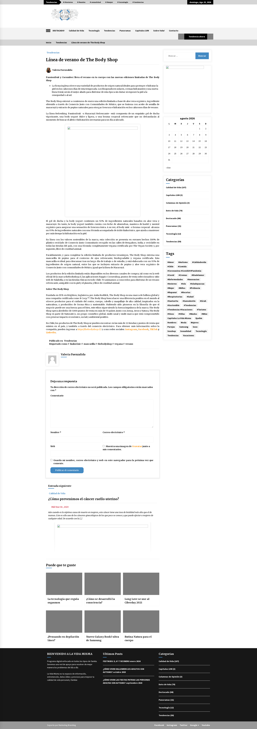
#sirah (203, 301)
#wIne (204, 314)
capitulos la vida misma (179, 318)
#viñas (181, 314)
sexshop (171, 331)
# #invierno (68, 2)
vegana (119, 344)
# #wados (81, 2)
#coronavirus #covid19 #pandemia (184, 270)
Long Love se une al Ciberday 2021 (137, 600)
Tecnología (93, 30)
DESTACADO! (58, 30)
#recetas (185, 292)
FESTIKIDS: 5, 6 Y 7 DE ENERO (116, 661)
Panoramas (125, 30)
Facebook (159, 725)
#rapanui (172, 292)
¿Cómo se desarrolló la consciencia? (100, 600)
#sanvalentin (189, 301)
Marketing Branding (67, 725)
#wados (193, 314)
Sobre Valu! (158, 30)
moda (183, 322)
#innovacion (193, 279)
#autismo (183, 262)
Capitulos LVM (142, 30)
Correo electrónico (114, 432)
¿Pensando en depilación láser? (63, 638)
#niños (182, 288)
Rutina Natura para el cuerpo (138, 638)
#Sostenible (173, 305)
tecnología (201, 331)
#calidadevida (199, 262)
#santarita (172, 301)
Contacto (173, 30)
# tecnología (122, 2)
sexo (195, 326)
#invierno (172, 283)
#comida (182, 266)
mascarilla (89, 344)
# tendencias (138, 2)
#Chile (170, 266)
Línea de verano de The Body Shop (82, 59)
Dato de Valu (172, 210)
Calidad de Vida (76, 30)
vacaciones (188, 335)
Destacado (171, 218)
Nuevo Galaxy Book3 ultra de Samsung (102, 638)
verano (129, 344)
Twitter (183, 725)
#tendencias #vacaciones (179, 309)
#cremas (183, 275)
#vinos (170, 314)
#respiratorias (174, 296)
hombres (171, 322)
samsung (183, 326)
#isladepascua (197, 283)
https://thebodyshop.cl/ (89, 329)
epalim (199, 318)
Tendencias (109, 30)
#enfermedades (175, 279)
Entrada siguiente (59, 485)
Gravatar (137, 446)
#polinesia (195, 288)
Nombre (55, 432)
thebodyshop (105, 344)
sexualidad (185, 331)
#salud (190, 296)
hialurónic (75, 344)
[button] (181, 37)
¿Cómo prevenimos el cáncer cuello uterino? (83, 499)
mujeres (195, 322)
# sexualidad (95, 2)
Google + (194, 725)
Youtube (206, 725)
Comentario (57, 395)
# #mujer (109, 2)
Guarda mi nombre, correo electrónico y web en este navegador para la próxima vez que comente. (103, 462)
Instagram (172, 725)
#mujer (170, 288)
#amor (170, 262)
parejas (171, 326)
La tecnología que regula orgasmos (63, 600)
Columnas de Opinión (176, 203)
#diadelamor (198, 275)
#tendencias (190, 305)
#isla (183, 283)
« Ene (168, 167)
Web (52, 446)
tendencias (173, 335)
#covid (170, 275)
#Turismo (201, 309)
